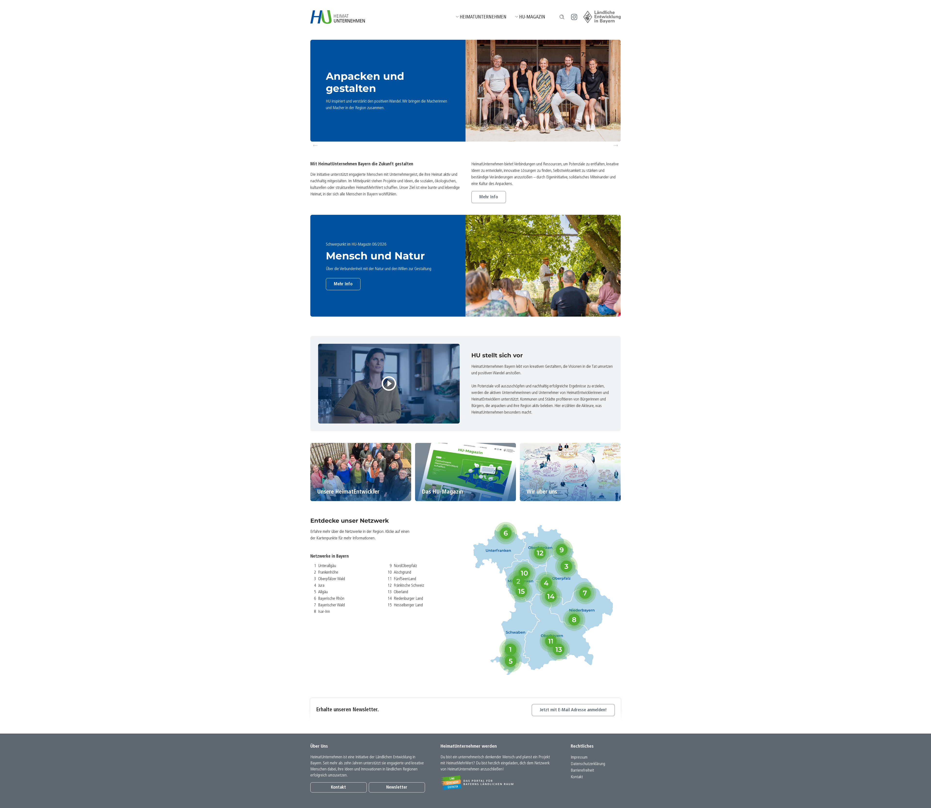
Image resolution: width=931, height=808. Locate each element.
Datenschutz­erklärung (588, 764)
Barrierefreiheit (582, 770)
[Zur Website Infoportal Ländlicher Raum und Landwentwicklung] (498, 782)
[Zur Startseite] (337, 17)
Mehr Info (488, 197)
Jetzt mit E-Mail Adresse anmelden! (573, 710)
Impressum (579, 757)
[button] (562, 17)
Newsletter (396, 787)
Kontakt (338, 787)
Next (616, 145)
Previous (315, 145)
